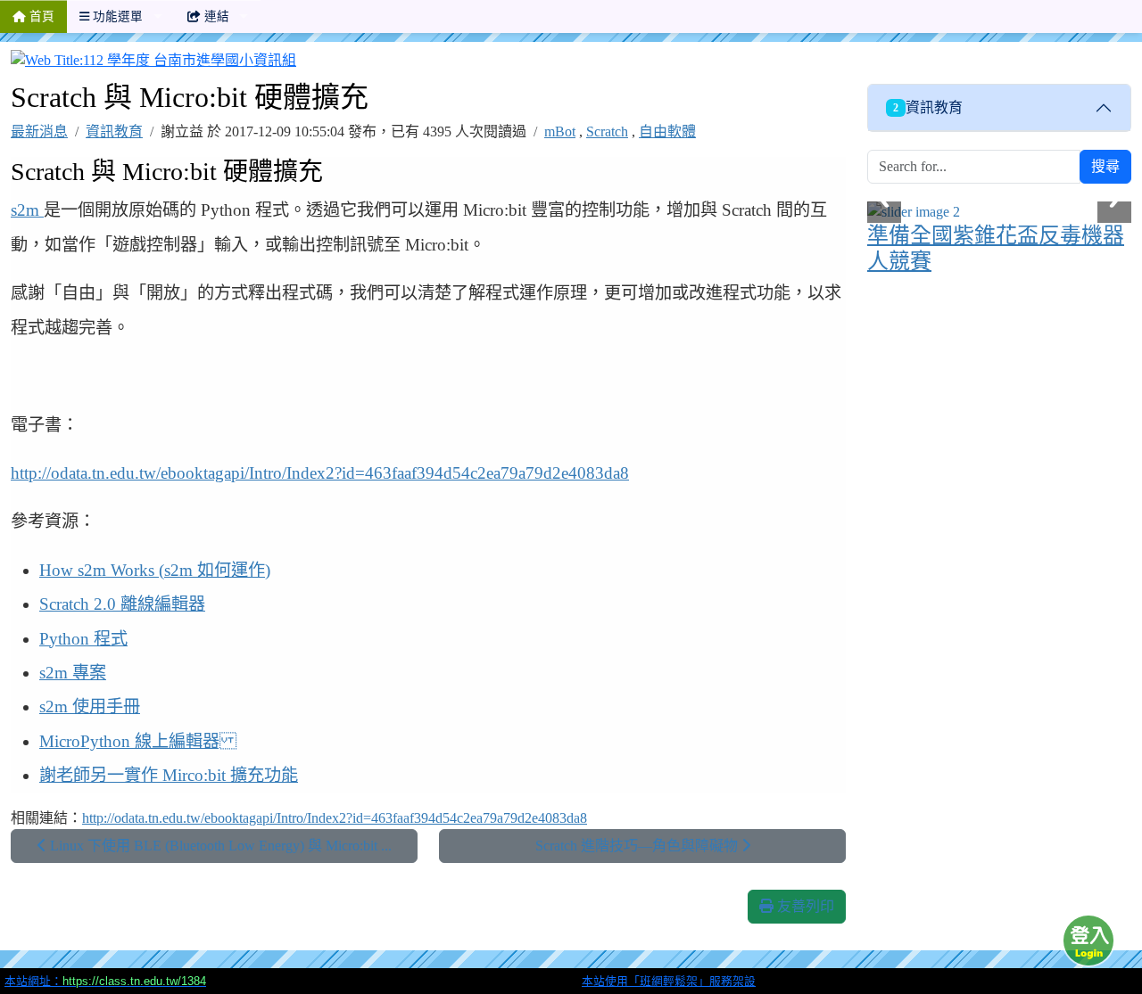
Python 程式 (83, 638)
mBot (559, 131)
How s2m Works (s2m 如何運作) (154, 570)
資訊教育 (114, 131)
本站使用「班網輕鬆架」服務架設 (669, 981)
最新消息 (39, 131)
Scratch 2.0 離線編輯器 (122, 604)
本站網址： (105, 981)
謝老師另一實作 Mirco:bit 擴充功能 (168, 775)
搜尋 (1105, 166)
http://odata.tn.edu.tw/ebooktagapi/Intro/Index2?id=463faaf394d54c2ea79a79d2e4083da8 (320, 473)
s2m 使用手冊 (89, 706)
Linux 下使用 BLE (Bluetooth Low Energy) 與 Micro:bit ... (219, 845)
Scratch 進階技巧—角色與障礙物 (638, 845)
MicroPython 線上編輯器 (137, 741)
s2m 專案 (72, 672)
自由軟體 (667, 131)
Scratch (607, 131)
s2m (27, 210)
